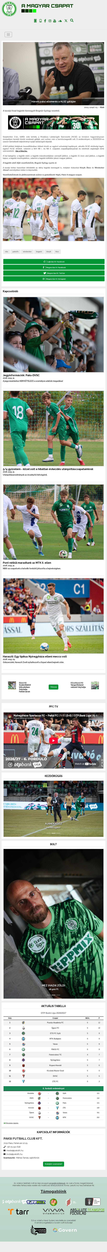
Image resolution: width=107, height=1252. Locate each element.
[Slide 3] (58, 843)
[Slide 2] (53, 843)
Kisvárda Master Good (55, 1081)
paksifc (16, 252)
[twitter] (66, 21)
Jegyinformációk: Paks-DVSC (21, 375)
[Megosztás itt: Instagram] (54, 278)
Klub (102, 107)
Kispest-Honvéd (55, 1076)
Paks (64, 1113)
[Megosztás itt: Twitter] (54, 273)
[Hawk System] (38, 1240)
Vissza (53, 687)
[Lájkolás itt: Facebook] (54, 261)
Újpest (31, 1123)
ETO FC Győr (55, 1044)
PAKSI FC (55, 1060)
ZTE (64, 1118)
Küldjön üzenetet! (53, 1174)
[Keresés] (71, 21)
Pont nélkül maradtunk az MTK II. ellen (27, 562)
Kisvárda (31, 1104)
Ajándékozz (53, 834)
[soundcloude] (60, 21)
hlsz (57, 252)
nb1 (6, 252)
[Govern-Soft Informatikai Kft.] (65, 1240)
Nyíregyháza (55, 1070)
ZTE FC (55, 1092)
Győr (64, 1104)
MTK (64, 1128)
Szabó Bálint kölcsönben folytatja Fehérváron (25, 688)
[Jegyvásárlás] (35, 21)
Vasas (55, 1054)
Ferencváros (67, 1108)
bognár (39, 252)
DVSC (55, 1086)
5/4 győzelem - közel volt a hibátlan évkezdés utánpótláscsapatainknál (48, 469)
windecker (27, 252)
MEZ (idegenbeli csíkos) (53, 995)
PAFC (32, 1108)
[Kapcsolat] (40, 21)
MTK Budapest (55, 1049)
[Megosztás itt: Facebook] (54, 267)
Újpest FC (55, 1038)
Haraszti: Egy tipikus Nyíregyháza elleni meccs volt (35, 656)
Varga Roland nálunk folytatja (78, 686)
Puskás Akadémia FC (55, 1033)
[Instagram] (50, 21)
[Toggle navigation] (8, 34)
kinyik (48, 252)
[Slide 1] (49, 843)
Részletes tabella (12, 1133)
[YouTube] (54, 21)
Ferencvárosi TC (55, 1065)
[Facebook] (45, 21)
